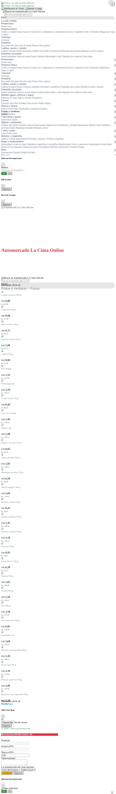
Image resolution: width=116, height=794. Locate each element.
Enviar (4, 17)
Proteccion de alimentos (11, 147)
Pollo (9, 133)
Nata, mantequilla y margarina (27, 108)
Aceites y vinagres (9, 67)
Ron (17, 103)
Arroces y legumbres (75, 67)
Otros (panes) (44, 81)
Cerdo (14, 133)
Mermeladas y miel (53, 92)
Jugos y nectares (25, 97)
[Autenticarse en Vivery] (12, 8)
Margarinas (104, 67)
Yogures (43, 108)
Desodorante (83, 125)
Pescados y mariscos (38, 139)
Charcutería (6, 119)
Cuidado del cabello (10, 125)
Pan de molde (26, 81)
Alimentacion (7, 152)
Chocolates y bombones (50, 87)
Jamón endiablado (9, 92)
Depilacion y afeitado (68, 125)
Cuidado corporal (26, 125)
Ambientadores (95, 144)
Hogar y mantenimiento (12, 141)
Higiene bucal (53, 125)
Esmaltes (30, 128)
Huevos (4, 108)
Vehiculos (54, 147)
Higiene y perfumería (11, 122)
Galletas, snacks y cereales (13, 84)
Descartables (6, 144)
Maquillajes (20, 128)
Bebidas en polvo (88, 87)
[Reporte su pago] (33, 8)
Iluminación (63, 147)
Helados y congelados (11, 136)
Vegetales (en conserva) (72, 92)
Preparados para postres (70, 87)
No (9, 173)
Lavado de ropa (19, 144)
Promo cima (6, 62)
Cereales (12, 87)
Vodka (41, 103)
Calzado (25, 147)
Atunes (34, 92)
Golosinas (27, 87)
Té (11, 97)
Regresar (6, 189)
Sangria (47, 103)
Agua (15, 97)
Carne (4, 133)
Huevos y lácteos (9, 106)
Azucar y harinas (30, 67)
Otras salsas (87, 92)
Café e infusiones (92, 67)
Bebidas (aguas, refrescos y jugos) (17, 95)
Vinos (12, 103)
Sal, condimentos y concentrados (52, 67)
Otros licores (32, 103)
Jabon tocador (40, 125)
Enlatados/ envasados (11, 89)
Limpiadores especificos (36, 144)
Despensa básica (9, 65)
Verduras (11, 114)
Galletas (5, 87)
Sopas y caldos (7, 70)
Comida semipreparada (19, 139)
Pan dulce (15, 81)
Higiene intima (95, 125)
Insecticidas (107, 144)
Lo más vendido (9, 20)
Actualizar (6, 773)
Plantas (81, 147)
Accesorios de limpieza (39, 147)
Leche (11, 108)
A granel (99, 87)
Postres (35, 81)
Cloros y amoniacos (79, 144)
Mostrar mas (7, 704)
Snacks (19, 87)
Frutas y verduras (10, 111)
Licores (4, 100)
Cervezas (5, 103)
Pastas (20, 67)
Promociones (7, 59)
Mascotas (5, 155)
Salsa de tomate (24, 92)
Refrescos (5, 97)
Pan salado (6, 81)
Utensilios (73, 147)
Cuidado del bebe (27, 152)
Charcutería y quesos (11, 116)
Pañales (16, 152)
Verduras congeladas (55, 139)
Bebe (3, 149)
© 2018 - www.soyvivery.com (15, 728)
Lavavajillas (52, 144)
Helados (5, 139)
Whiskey (23, 103)
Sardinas (41, 92)
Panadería (6, 78)
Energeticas (37, 97)
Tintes (12, 128)
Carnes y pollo (8, 130)
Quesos (15, 119)
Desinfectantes (64, 144)
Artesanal (5, 73)
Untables (36, 87)
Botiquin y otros (41, 128)
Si (3, 173)
